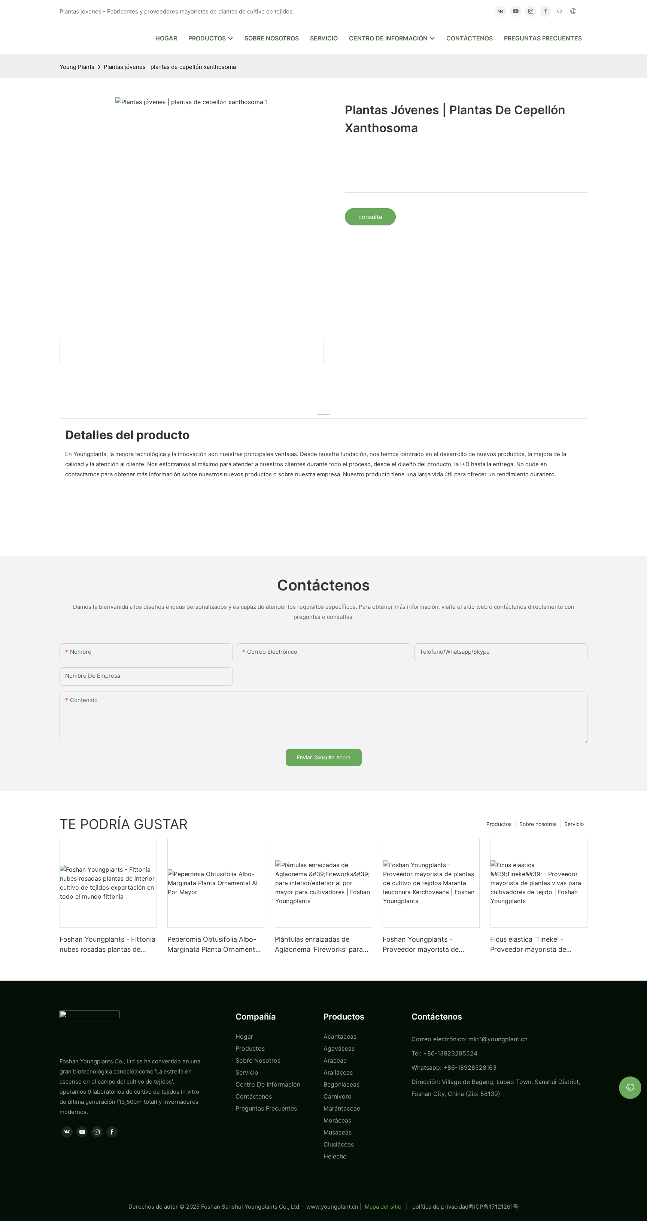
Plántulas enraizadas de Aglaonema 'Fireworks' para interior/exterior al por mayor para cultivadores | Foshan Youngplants (320, 944)
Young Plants (77, 66)
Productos (498, 824)
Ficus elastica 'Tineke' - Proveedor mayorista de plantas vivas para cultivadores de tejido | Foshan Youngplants (538, 944)
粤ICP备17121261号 (493, 1206)
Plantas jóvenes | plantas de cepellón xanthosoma (170, 66)
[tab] (323, 410)
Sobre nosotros (537, 824)
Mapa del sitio (383, 1206)
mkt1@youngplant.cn (498, 1039)
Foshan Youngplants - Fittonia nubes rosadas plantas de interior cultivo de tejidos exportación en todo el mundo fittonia (108, 944)
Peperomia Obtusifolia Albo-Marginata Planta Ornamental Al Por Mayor (214, 944)
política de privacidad (440, 1206)
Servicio (574, 824)
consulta (370, 217)
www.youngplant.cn (332, 1206)
